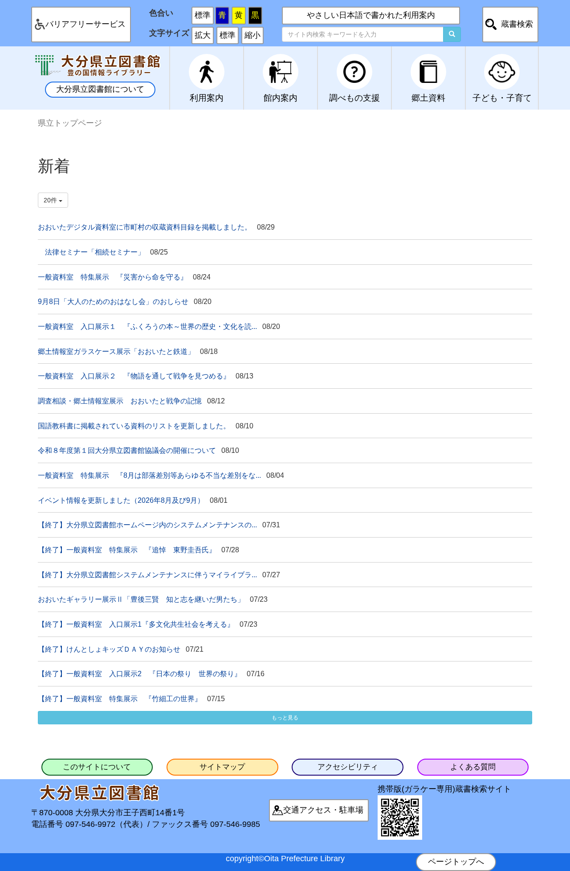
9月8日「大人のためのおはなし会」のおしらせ (113, 301)
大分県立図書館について (100, 89)
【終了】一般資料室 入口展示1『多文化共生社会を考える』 (136, 624)
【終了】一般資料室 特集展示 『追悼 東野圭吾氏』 (127, 550)
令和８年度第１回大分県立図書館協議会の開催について (127, 450)
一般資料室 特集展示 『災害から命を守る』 (112, 277)
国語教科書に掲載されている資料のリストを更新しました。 (134, 426)
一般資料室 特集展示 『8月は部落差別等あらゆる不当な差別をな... (149, 475)
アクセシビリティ (348, 767)
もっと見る (285, 718)
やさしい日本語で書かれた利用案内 (371, 15)
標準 (203, 15)
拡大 (203, 35)
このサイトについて (97, 767)
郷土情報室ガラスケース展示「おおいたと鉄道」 (116, 351)
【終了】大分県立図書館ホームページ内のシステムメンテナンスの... (147, 525)
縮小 (252, 35)
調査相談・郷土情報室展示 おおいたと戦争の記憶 (120, 401)
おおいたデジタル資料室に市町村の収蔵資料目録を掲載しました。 (145, 227)
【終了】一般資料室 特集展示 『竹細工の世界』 (120, 698)
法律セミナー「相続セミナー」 (91, 252)
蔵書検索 (517, 24)
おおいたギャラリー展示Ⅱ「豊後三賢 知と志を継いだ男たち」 (141, 599)
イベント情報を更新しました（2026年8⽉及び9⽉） (121, 500)
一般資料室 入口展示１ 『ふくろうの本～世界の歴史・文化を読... (147, 326)
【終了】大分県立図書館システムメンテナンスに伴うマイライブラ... (147, 575)
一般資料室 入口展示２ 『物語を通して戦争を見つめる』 (134, 376)
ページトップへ (456, 861)
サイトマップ (222, 767)
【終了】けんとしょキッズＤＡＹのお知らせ (109, 649)
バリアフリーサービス (85, 24)
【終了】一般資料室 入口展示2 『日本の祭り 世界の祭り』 (139, 674)
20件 (51, 200)
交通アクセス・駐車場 (323, 809)
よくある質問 (473, 767)
